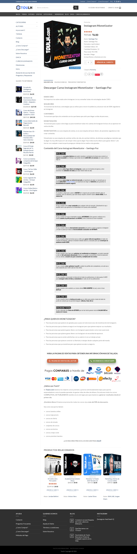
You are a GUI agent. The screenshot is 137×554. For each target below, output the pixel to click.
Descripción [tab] (48, 82)
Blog (67, 14)
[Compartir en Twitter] (89, 74)
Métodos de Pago (22, 535)
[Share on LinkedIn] (101, 74)
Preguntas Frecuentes (23, 524)
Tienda (24, 14)
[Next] (121, 478)
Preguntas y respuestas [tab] (77, 82)
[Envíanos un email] (118, 1)
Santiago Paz (93, 39)
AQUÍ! (99, 441)
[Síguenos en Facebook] (114, 1)
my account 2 (20, 30)
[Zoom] (46, 66)
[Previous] (43, 478)
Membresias (59, 14)
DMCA (72, 14)
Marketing (87, 22)
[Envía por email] (93, 74)
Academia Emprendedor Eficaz (72, 480)
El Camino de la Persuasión (52, 480)
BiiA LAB (111, 496)
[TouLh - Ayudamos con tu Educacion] (24, 7)
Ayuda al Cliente (48, 524)
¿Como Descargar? (103, 1)
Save (98, 74)
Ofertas (39, 14)
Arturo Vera (72, 496)
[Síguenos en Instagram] (116, 1)
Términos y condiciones (51, 527)
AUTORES (19, 26)
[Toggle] (37, 22)
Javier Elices (92, 496)
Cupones (31, 14)
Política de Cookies (77, 548)
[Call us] (120, 1)
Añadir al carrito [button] (53, 490)
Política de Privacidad (61, 548)
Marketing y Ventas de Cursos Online (112, 480)
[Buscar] (75, 8)
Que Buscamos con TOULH (81, 529)
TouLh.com (50, 390)
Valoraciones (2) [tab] (60, 82)
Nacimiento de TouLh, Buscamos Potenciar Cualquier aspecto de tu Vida (83, 538)
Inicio (18, 14)
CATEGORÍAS (21, 22)
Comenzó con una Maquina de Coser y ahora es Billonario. (84, 522)
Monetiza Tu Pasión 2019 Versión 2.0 (92, 480)
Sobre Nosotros (21, 53)
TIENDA (19, 34)
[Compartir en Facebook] (85, 74)
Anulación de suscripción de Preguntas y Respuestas (25, 74)
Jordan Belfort (53, 496)
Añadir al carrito (105, 62)
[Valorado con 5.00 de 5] (53, 483)
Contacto (82, 1)
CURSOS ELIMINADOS (83, 14)
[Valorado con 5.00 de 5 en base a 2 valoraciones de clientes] (102, 31)
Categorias (47, 14)
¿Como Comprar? (91, 1)
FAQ (111, 1)
